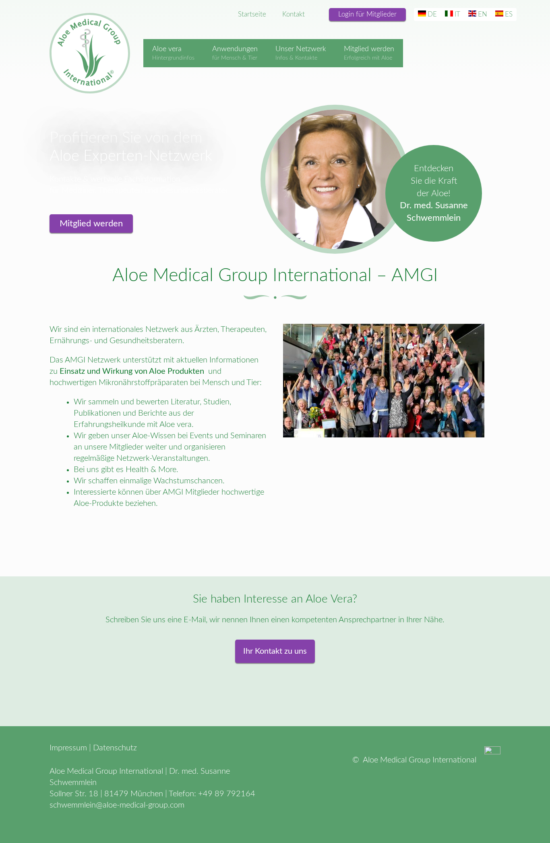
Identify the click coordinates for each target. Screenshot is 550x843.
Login (367, 14)
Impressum (68, 748)
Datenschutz (115, 748)
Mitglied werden (91, 223)
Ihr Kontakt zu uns (275, 651)
